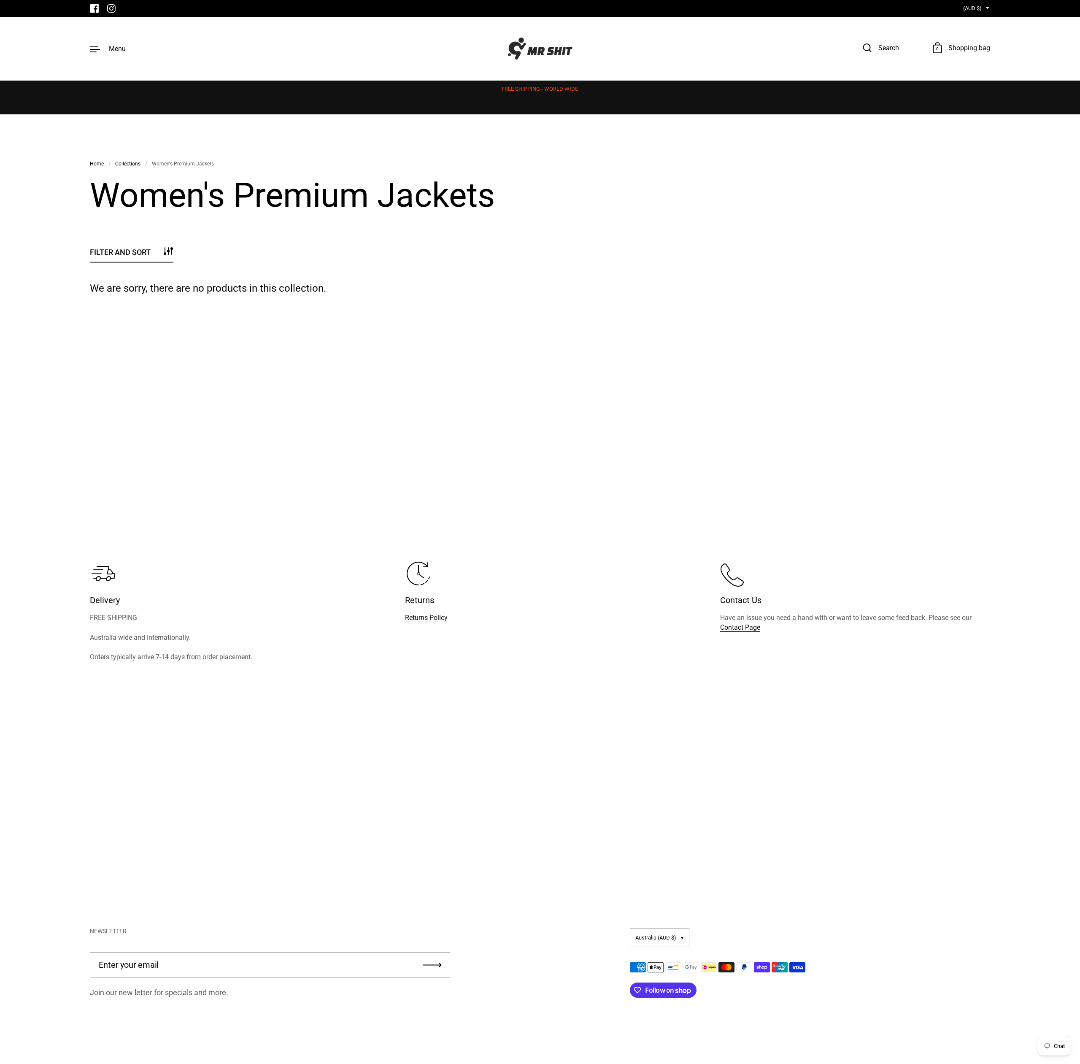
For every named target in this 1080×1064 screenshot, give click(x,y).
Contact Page (740, 627)
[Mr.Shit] (540, 48)
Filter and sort (120, 252)
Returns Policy (426, 618)
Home (97, 164)
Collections (127, 164)
